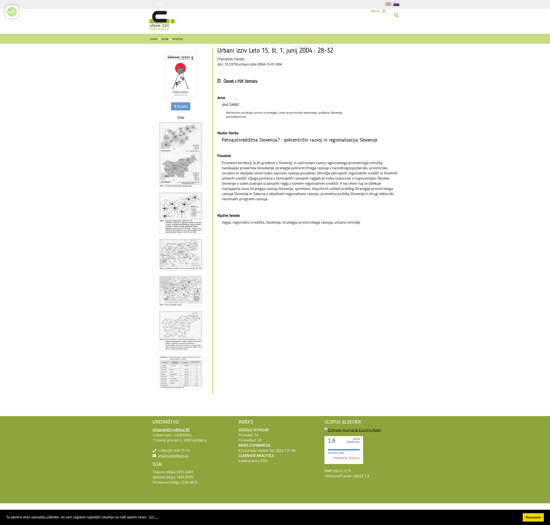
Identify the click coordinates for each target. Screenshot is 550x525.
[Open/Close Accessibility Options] (12, 12)
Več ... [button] (153, 517)
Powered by (341, 457)
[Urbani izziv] (156, 15)
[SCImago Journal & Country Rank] (352, 429)
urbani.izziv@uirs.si (173, 455)
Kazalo (182, 106)
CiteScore (353, 440)
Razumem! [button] (533, 517)
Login (159, 4)
